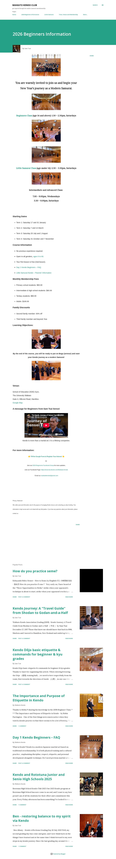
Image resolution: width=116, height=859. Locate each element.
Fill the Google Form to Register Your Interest (46, 456)
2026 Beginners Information (30, 14)
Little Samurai (49, 14)
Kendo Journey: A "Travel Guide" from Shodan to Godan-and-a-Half (40, 610)
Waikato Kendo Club (24, 5)
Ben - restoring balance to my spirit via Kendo (42, 818)
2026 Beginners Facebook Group (43, 465)
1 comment (22, 726)
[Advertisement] (43, 541)
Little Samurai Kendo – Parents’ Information (33, 273)
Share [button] (92, 56)
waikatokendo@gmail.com (49, 475)
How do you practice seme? (35, 571)
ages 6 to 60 (38, 256)
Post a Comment (24, 597)
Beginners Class (24, 115)
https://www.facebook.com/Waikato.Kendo (54, 470)
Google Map (18, 403)
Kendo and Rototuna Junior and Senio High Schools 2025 (39, 776)
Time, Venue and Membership (68, 14)
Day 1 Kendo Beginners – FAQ (28, 267)
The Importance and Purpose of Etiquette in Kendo (39, 698)
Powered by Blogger (59, 854)
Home (14, 14)
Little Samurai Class (26, 168)
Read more (69, 597)
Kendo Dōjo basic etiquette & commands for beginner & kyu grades (37, 654)
